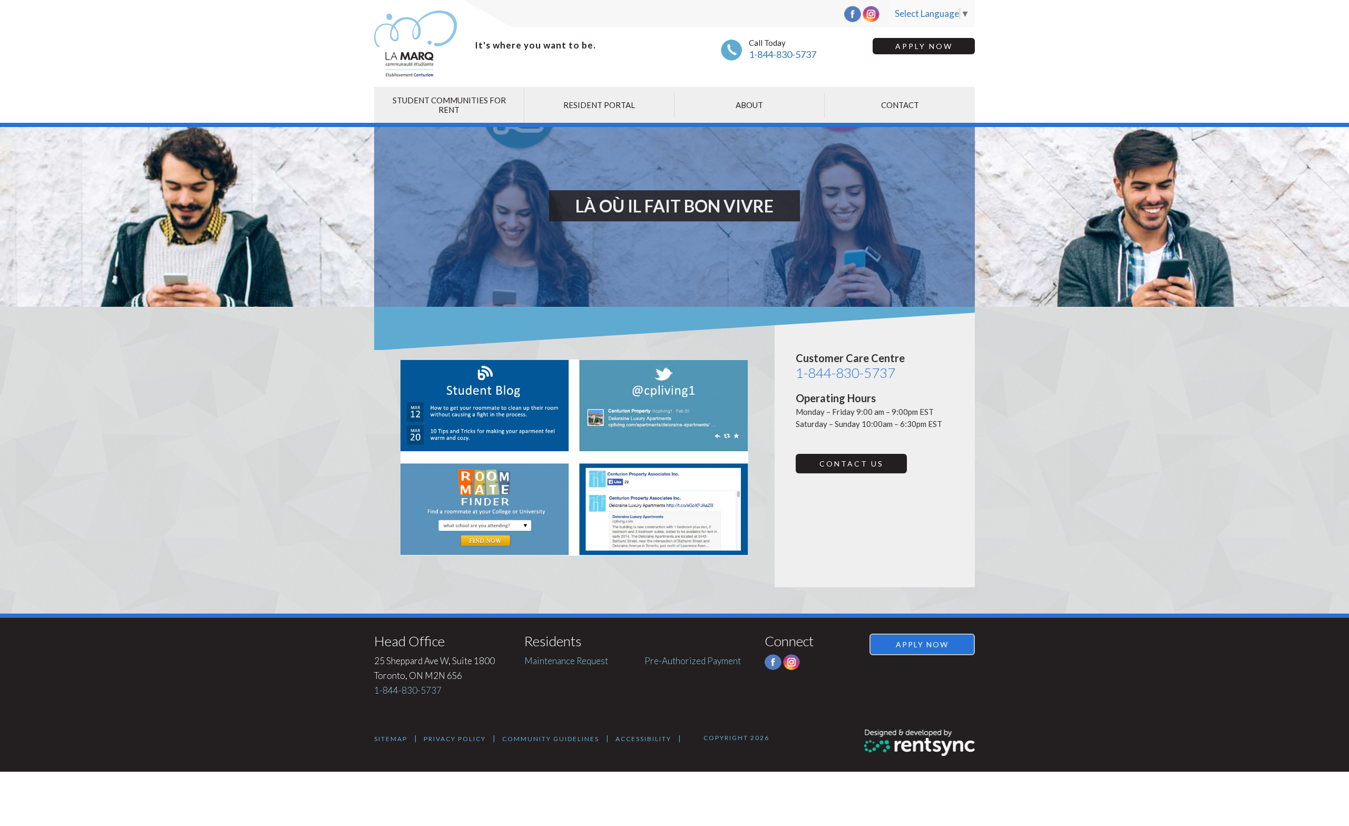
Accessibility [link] (643, 739)
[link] (919, 743)
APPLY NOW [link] (924, 46)
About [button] (749, 105)
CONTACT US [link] (851, 463)
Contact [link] (900, 105)
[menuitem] (449, 105)
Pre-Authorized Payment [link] (692, 660)
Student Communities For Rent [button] (449, 104)
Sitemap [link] (390, 739)
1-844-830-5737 (782, 54)
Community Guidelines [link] (550, 739)
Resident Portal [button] (599, 105)
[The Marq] (418, 43)
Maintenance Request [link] (566, 660)
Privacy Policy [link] (455, 739)
